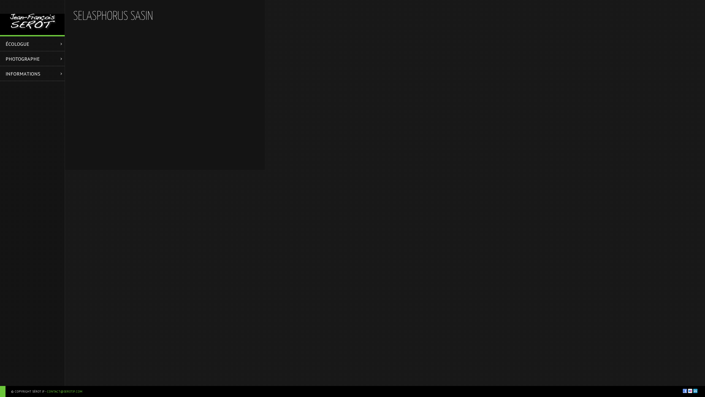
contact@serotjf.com (64, 391)
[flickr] (690, 391)
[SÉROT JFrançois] (32, 17)
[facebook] (685, 391)
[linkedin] (695, 391)
